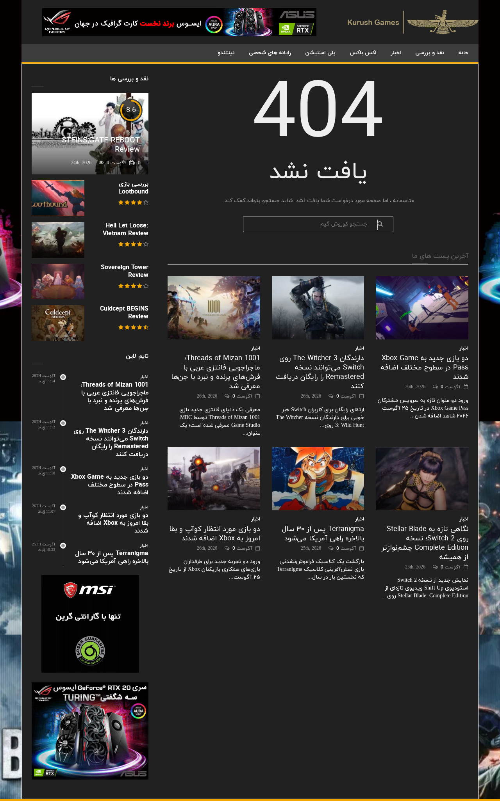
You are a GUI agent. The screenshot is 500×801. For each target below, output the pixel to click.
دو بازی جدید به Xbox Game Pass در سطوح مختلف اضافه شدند (424, 367)
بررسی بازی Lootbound (133, 188)
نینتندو (226, 53)
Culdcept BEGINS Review (124, 313)
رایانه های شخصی (270, 53)
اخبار (396, 53)
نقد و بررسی (429, 53)
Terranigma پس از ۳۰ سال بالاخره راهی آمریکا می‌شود (323, 533)
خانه (463, 53)
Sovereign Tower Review (124, 271)
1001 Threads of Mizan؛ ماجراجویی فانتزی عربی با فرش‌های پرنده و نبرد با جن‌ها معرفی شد (215, 372)
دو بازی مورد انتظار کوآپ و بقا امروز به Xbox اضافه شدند (214, 533)
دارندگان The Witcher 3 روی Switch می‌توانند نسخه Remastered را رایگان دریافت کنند (320, 372)
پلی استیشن (320, 53)
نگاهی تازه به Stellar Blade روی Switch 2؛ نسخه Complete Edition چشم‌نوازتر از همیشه (425, 543)
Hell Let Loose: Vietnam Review (125, 230)
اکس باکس (363, 53)
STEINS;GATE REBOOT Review (101, 145)
